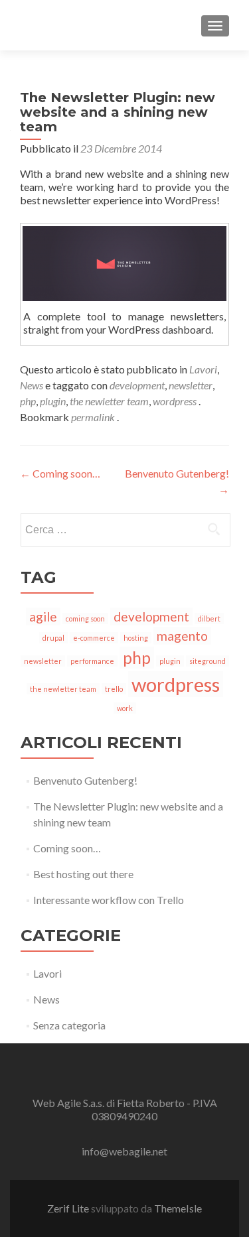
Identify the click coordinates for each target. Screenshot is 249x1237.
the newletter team (109, 401)
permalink (94, 417)
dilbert (209, 618)
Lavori (203, 369)
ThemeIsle (178, 1208)
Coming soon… (60, 473)
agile (43, 616)
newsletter (190, 385)
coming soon (85, 618)
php (28, 401)
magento (182, 635)
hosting (136, 637)
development (137, 385)
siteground (207, 661)
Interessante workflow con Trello (108, 899)
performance (92, 661)
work (125, 708)
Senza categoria (69, 1025)
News (31, 385)
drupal (53, 637)
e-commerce (94, 637)
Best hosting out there (83, 874)
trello (114, 688)
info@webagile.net (124, 1151)
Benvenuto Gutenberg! (85, 780)
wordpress (175, 401)
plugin (53, 401)
